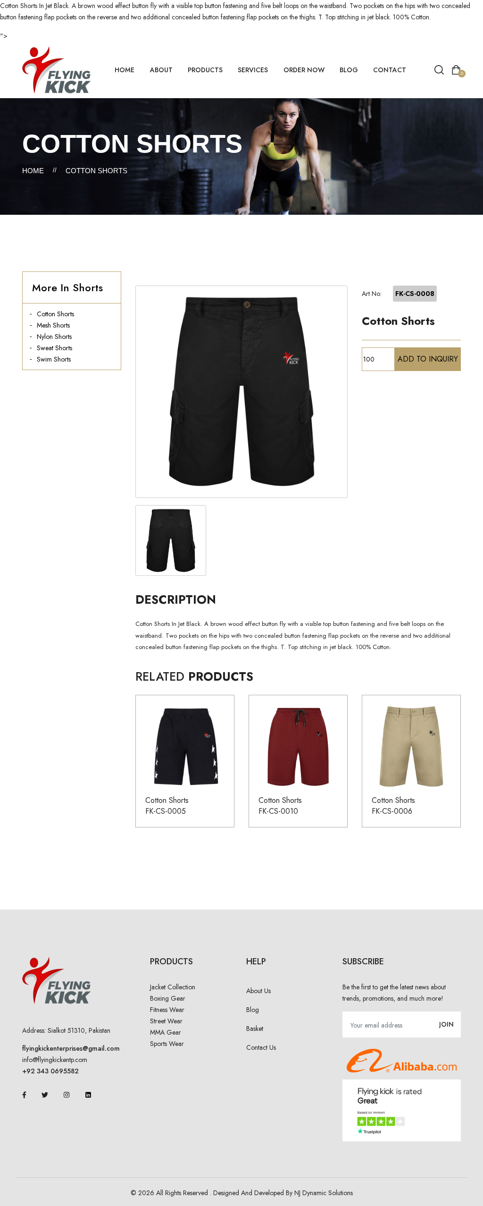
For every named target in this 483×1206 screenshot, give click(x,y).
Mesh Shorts (53, 325)
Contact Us (261, 1047)
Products (205, 70)
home (124, 70)
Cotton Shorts (55, 314)
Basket (254, 1028)
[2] (170, 540)
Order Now (304, 70)
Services (253, 70)
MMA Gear (165, 1032)
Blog (349, 70)
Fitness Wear (167, 1009)
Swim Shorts (54, 359)
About (161, 70)
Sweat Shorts (54, 348)
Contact (389, 70)
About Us (258, 990)
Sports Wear (167, 1043)
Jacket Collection (172, 987)
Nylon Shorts (54, 336)
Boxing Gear (167, 998)
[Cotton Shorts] (241, 392)
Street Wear (166, 1021)
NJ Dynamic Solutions (323, 1193)
